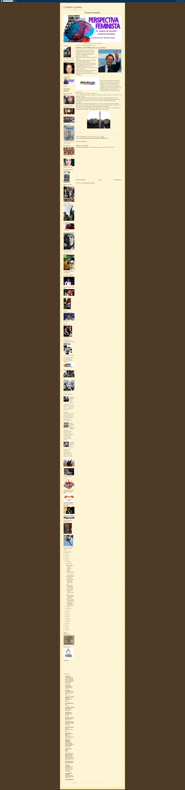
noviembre (68, 563)
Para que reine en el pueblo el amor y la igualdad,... (70, 596)
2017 (66, 556)
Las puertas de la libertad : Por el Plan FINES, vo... (70, 604)
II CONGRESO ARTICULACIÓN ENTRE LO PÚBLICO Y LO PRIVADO (69, 743)
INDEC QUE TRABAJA (68, 740)
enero (67, 621)
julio (67, 611)
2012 (66, 626)
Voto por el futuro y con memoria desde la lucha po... (70, 581)
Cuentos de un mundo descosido (69, 697)
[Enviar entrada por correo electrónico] (94, 136)
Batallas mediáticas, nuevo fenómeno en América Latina (69, 491)
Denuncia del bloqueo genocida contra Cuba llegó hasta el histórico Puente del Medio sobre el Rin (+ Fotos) (69, 680)
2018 (66, 555)
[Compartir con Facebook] (101, 137)
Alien (66, 750)
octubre (67, 606)
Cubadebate (67, 676)
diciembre (68, 561)
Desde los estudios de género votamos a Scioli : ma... (70, 591)
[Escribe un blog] (98, 137)
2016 (66, 558)
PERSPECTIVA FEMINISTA (67, 90)
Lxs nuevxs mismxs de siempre (70, 577)
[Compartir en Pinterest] (103, 137)
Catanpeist (67, 765)
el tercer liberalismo (69, 779)
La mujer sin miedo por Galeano (72, 398)
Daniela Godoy (67, 633)
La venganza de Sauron (68, 749)
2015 (66, 560)
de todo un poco (68, 712)
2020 (66, 553)
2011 (66, 628)
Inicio (99, 179)
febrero (67, 620)
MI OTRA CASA (68, 718)
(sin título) (66, 412)
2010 (66, 630)
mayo (67, 615)
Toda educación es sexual (69, 734)
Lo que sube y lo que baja (69, 730)
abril (67, 616)
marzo (67, 618)
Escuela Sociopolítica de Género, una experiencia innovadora (68, 504)
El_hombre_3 (68, 690)
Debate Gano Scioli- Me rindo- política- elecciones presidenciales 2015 (94, 138)
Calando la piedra (73, 7)
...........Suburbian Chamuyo (68, 773)
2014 (66, 623)
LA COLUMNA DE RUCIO (69, 727)
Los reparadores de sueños (68, 699)
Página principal (67, 88)
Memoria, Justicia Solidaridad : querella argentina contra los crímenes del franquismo (69, 756)
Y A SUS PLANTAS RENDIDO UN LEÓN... (69, 776)
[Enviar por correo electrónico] (96, 137)
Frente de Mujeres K (69, 754)
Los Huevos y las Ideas (69, 707)
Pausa (66, 704)
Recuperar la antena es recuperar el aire (68, 520)
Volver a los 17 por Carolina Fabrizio (70, 600)
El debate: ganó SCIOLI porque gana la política (69, 586)
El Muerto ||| (67, 685)
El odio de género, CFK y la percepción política (69, 567)
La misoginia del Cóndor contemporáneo (68, 271)
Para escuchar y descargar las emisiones (69, 736)
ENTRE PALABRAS (69, 717)
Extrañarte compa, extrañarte (68, 714)
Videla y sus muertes (69, 762)
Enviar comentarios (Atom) (88, 183)
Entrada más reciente (80, 179)
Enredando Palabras (69, 761)
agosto (67, 610)
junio (67, 613)
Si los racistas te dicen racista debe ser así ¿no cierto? (69, 692)
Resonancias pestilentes (72, 443)
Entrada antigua (117, 179)
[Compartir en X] (100, 137)
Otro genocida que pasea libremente (69, 723)
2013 (66, 625)
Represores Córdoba (69, 721)
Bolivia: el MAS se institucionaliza (68, 709)
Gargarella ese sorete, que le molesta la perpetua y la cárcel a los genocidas (69, 768)
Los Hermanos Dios (69, 703)
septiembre (68, 608)
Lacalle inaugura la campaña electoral (68, 687)
